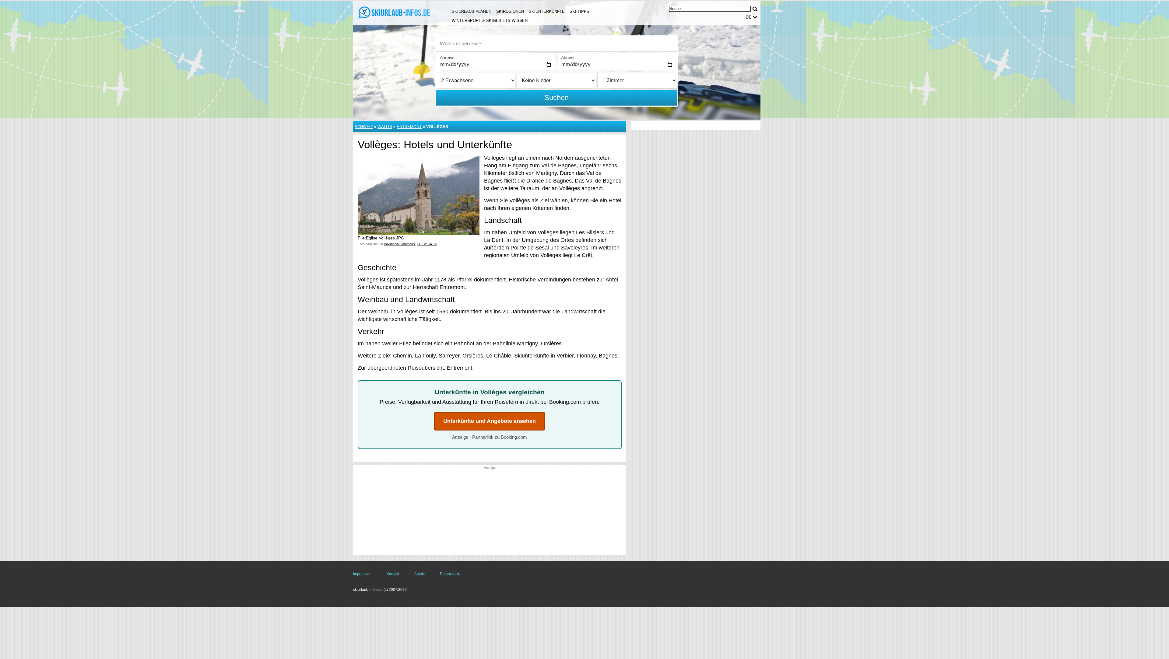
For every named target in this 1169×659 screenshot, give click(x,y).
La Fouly (425, 356)
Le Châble (498, 356)
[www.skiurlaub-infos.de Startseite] (395, 12)
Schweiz (364, 126)
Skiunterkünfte (547, 11)
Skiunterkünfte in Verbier (544, 356)
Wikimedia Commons (399, 244)
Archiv (419, 574)
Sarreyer (449, 356)
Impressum (362, 574)
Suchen (556, 97)
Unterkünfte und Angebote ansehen (489, 421)
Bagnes (608, 356)
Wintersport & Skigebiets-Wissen (490, 20)
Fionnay (586, 356)
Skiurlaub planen (471, 11)
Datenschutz (450, 574)
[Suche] (755, 9)
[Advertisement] (489, 512)
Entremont (409, 126)
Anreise (447, 57)
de (748, 17)
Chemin (402, 356)
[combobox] (556, 43)
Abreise (568, 57)
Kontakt (393, 574)
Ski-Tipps (579, 11)
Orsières (472, 356)
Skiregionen (510, 11)
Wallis (384, 126)
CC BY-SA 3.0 (427, 244)
